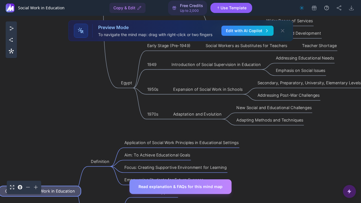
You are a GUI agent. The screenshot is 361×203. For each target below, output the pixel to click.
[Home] (10, 8)
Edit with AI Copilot (244, 30)
